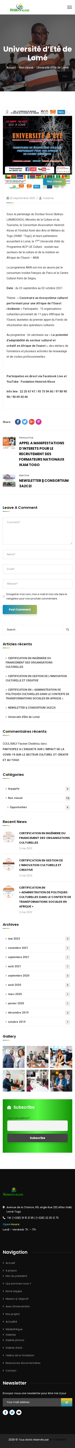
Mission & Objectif (17, 1299)
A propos (11, 1270)
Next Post (24, 475)
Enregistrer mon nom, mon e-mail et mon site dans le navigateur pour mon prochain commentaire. (36, 596)
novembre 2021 (38, 948)
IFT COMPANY (58, 1439)
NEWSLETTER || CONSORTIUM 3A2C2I (32, 707)
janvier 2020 (38, 1003)
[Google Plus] (32, 422)
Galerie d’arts (14, 1348)
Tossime (48, 198)
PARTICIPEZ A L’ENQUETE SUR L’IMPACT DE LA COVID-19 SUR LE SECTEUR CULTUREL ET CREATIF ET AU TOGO (36, 755)
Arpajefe (38, 788)
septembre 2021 (38, 957)
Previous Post (26, 437)
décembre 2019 (38, 1012)
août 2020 (38, 984)
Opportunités (39, 807)
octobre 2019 (38, 1021)
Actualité (11, 1321)
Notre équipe (14, 1291)
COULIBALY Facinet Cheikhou (21, 743)
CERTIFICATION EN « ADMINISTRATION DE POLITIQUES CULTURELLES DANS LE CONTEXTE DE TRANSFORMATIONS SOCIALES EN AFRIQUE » (37, 694)
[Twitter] (25, 422)
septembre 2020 (38, 975)
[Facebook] (18, 422)
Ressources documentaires (23, 1363)
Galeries (11, 1335)
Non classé (26, 67)
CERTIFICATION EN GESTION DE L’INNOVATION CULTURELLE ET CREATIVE (36, 678)
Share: (7, 422)
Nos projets (13, 1314)
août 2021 (38, 966)
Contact (11, 1370)
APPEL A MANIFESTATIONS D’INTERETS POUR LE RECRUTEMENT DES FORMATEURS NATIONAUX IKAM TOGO (41, 454)
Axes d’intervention (18, 1306)
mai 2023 (38, 938)
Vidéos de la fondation (20, 1355)
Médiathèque (14, 1329)
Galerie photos (15, 1340)
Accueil (11, 67)
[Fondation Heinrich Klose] (20, 7)
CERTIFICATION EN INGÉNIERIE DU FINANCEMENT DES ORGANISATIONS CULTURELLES (29, 663)
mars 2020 (38, 994)
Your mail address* (18, 1118)
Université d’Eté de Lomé (24, 717)
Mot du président (16, 1276)
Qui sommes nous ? (18, 1283)
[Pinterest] (39, 422)
